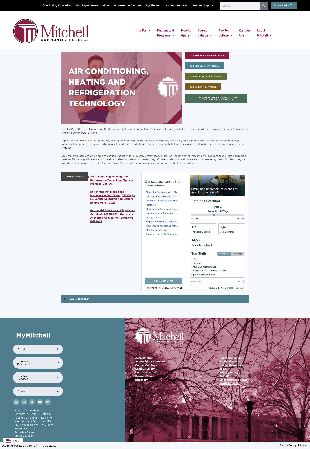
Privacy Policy (228, 372)
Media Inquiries (229, 383)
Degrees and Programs (165, 30)
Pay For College (224, 30)
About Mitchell (262, 30)
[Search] (264, 6)
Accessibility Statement (151, 361)
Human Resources (231, 365)
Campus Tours (144, 376)
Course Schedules (147, 372)
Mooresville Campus (127, 5)
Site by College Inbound (293, 445)
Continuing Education (56, 5)
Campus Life (244, 30)
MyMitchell (153, 5)
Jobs (222, 368)
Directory (141, 379)
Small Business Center (234, 379)
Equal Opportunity (231, 357)
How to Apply (186, 30)
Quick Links (281, 5)
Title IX (224, 376)
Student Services (176, 5)
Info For (141, 30)
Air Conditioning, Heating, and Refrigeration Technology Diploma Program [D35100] (111, 180)
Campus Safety (145, 368)
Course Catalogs (146, 365)
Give (106, 5)
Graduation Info (229, 361)
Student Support (203, 5)
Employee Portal (87, 5)
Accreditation (144, 357)
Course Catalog (203, 30)
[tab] (74, 176)
